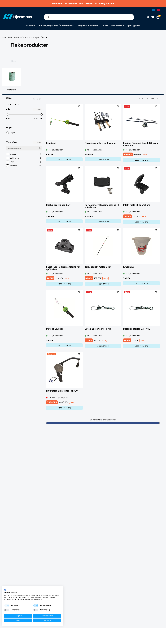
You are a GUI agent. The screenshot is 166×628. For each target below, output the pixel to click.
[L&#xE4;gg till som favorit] (79, 106)
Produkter (31, 25)
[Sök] (48, 17)
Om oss (104, 25)
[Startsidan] (17, 17)
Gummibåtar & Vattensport (27, 37)
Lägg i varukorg (64, 159)
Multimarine (26, 158)
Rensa (39, 109)
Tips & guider (133, 25)
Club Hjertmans (70, 3)
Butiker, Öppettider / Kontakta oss (56, 25)
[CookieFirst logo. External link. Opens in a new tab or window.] (5, 590)
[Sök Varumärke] (39, 148)
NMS (26, 162)
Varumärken (117, 25)
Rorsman (26, 165)
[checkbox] (6, 605)
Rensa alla (37, 99)
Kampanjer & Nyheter (87, 25)
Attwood (26, 154)
